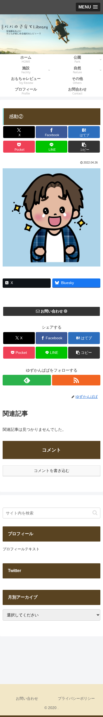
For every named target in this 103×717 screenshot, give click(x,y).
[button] (84, 147)
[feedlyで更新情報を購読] (27, 380)
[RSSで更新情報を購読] (76, 380)
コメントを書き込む (51, 470)
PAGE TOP (94, 691)
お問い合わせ (27, 698)
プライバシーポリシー (76, 698)
